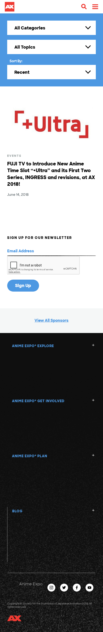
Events (14, 156)
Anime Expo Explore (33, 346)
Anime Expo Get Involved (38, 401)
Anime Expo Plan (29, 456)
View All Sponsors (51, 320)
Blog (17, 511)
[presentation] (43, 265)
